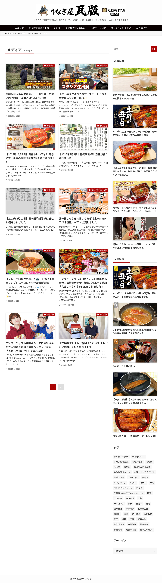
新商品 (139, 503)
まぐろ (145, 477)
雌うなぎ (144, 524)
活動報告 (148, 513)
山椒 (140, 498)
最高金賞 (118, 508)
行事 (132, 519)
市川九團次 (119, 503)
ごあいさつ (133, 477)
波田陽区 (136, 513)
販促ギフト (119, 524)
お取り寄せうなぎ (142, 466)
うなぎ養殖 (137, 461)
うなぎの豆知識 (121, 461)
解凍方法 (142, 519)
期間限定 (130, 508)
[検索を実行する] (154, 49)
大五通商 (118, 498)
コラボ (143, 482)
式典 (130, 503)
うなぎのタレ (138, 456)
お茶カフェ (119, 477)
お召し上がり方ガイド (144, 472)
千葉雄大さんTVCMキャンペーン (128, 493)
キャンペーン (120, 482)
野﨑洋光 (132, 524)
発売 (116, 519)
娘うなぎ (130, 498)
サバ (152, 482)
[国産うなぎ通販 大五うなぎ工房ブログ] (81, 10)
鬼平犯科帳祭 (146, 529)
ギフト (133, 482)
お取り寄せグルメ (122, 472)
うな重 (117, 466)
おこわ (127, 466)
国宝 (149, 493)
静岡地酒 (118, 529)
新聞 (148, 503)
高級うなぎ (131, 529)
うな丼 (149, 461)
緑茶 (124, 519)
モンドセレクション (123, 487)
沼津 (126, 513)
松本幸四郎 (143, 508)
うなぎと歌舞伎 (121, 456)
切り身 (139, 487)
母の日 (117, 513)
